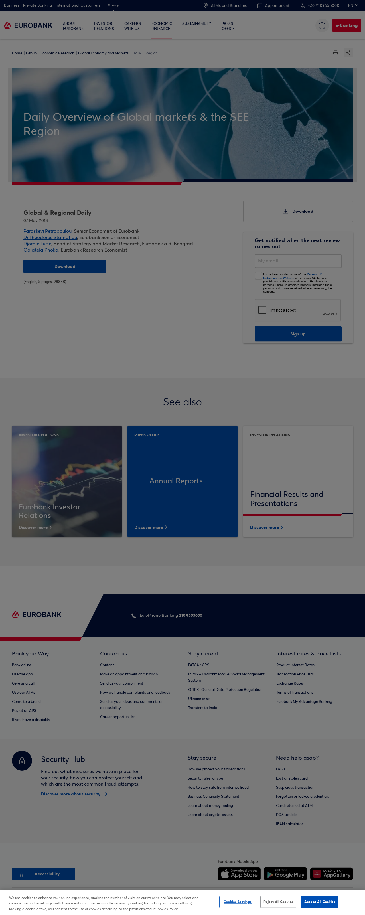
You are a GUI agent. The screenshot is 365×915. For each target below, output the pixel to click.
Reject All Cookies (278, 901)
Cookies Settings (238, 901)
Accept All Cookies (319, 901)
